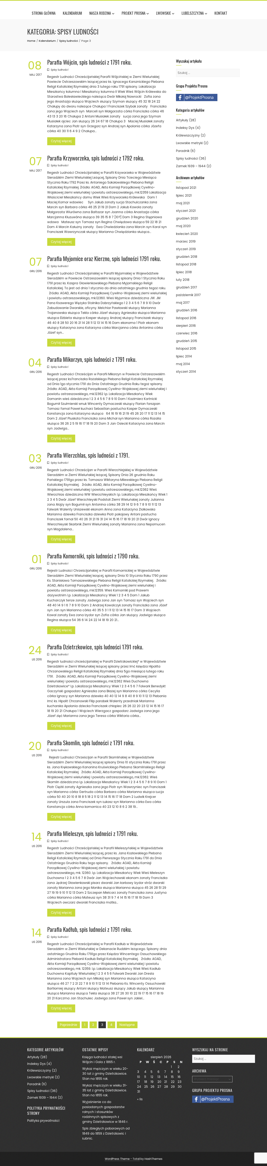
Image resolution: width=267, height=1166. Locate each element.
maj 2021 (183, 203)
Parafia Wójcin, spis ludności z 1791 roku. (89, 62)
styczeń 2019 (186, 249)
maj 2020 (183, 226)
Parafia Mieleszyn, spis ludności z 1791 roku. (92, 833)
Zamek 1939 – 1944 (191, 166)
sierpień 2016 (186, 325)
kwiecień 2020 (187, 234)
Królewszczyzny (188, 135)
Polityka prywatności (43, 1120)
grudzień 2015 (186, 341)
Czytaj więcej (61, 141)
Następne (127, 1025)
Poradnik (182, 151)
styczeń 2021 (186, 211)
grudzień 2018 (186, 257)
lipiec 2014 (184, 356)
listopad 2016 (186, 318)
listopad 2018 (186, 264)
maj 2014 (183, 364)
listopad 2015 (186, 348)
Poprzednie (68, 1025)
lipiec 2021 (184, 195)
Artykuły (182, 120)
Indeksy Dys (185, 128)
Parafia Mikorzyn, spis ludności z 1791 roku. (91, 359)
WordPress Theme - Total (122, 1159)
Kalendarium (72, 13)
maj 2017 (183, 302)
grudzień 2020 (187, 218)
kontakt (221, 13)
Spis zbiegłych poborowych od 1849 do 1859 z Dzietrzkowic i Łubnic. (106, 1133)
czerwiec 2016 (186, 333)
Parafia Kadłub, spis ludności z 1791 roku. (89, 929)
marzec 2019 (186, 241)
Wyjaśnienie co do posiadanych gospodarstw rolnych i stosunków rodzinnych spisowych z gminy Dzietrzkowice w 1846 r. (105, 1112)
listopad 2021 (186, 188)
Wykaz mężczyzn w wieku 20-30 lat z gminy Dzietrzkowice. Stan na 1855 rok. (105, 1074)
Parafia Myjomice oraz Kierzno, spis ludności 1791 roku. (104, 258)
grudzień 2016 (186, 310)
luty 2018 (182, 280)
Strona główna (44, 13)
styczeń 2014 (186, 371)
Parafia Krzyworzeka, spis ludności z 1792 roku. (95, 158)
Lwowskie (163, 13)
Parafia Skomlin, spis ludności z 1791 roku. (90, 742)
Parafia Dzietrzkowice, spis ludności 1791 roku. (95, 646)
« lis (140, 1099)
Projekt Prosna (133, 13)
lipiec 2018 (184, 272)
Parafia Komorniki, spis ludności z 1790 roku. (93, 556)
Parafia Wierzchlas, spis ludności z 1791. (88, 455)
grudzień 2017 (186, 287)
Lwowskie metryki (189, 143)
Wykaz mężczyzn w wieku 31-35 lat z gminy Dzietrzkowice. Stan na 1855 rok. (104, 1090)
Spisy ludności (59, 70)
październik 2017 (188, 295)
